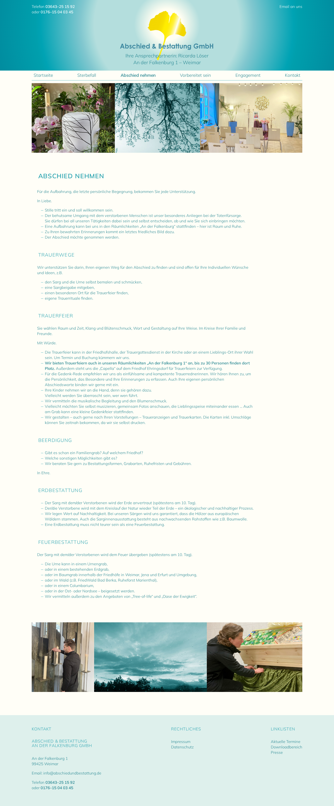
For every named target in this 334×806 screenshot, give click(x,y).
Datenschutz (182, 747)
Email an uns (290, 6)
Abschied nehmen (138, 75)
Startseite (43, 75)
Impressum (180, 741)
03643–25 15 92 (60, 6)
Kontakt (292, 75)
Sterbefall (86, 75)
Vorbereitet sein (195, 75)
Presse (277, 752)
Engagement (248, 75)
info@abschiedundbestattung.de (72, 773)
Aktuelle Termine (285, 741)
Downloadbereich (286, 747)
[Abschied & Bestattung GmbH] (167, 47)
